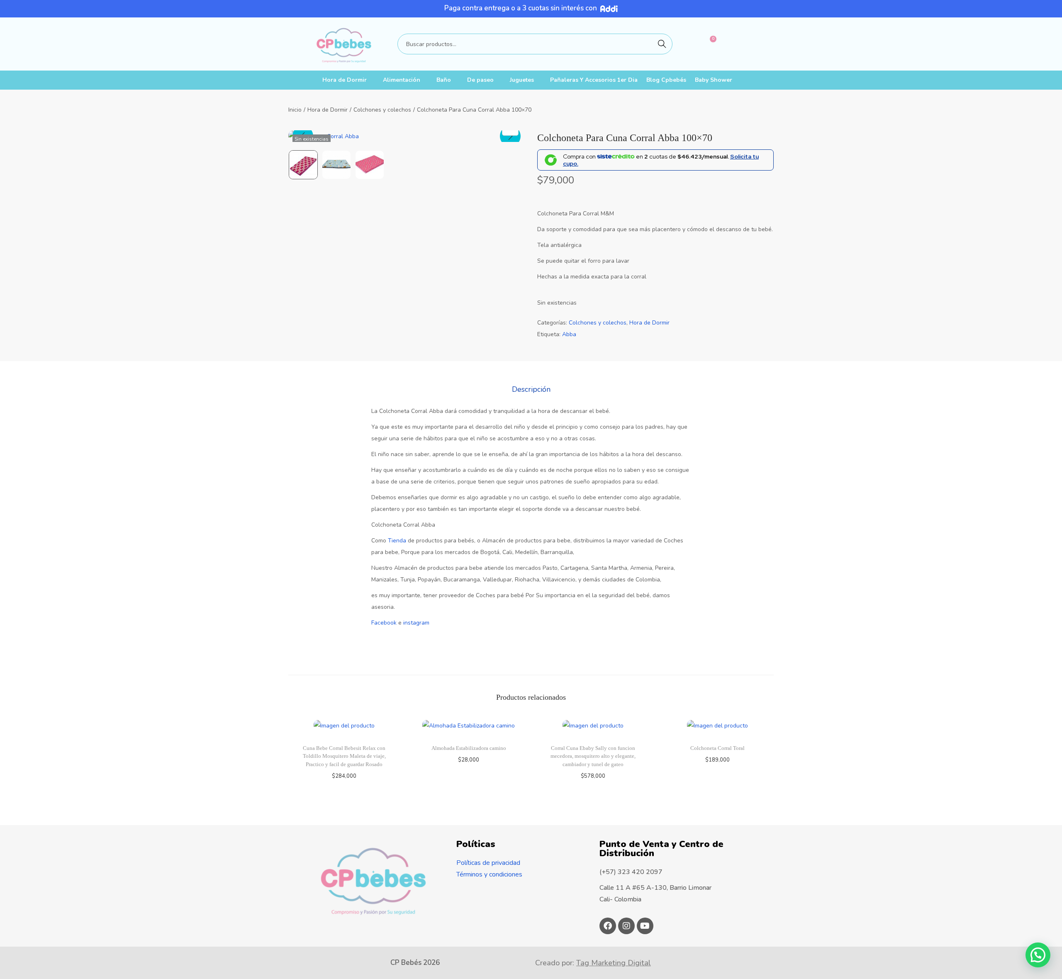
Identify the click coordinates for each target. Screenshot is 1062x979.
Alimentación (401, 80)
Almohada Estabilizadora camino (468, 748)
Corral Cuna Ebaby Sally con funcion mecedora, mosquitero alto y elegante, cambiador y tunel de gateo (593, 756)
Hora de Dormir (344, 80)
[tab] (531, 389)
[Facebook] (607, 926)
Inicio (295, 110)
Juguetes (522, 80)
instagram (416, 623)
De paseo (480, 80)
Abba (569, 334)
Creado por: (593, 963)
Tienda (397, 540)
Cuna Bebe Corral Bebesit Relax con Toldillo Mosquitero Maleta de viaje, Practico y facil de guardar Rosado (344, 756)
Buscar (662, 44)
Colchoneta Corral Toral (717, 748)
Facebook (384, 623)
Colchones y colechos (382, 110)
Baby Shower (713, 80)
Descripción (531, 389)
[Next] (510, 136)
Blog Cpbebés (666, 80)
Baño (443, 80)
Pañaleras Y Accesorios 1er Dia (594, 80)
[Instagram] (626, 926)
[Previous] (302, 136)
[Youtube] (645, 926)
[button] (1037, 954)
